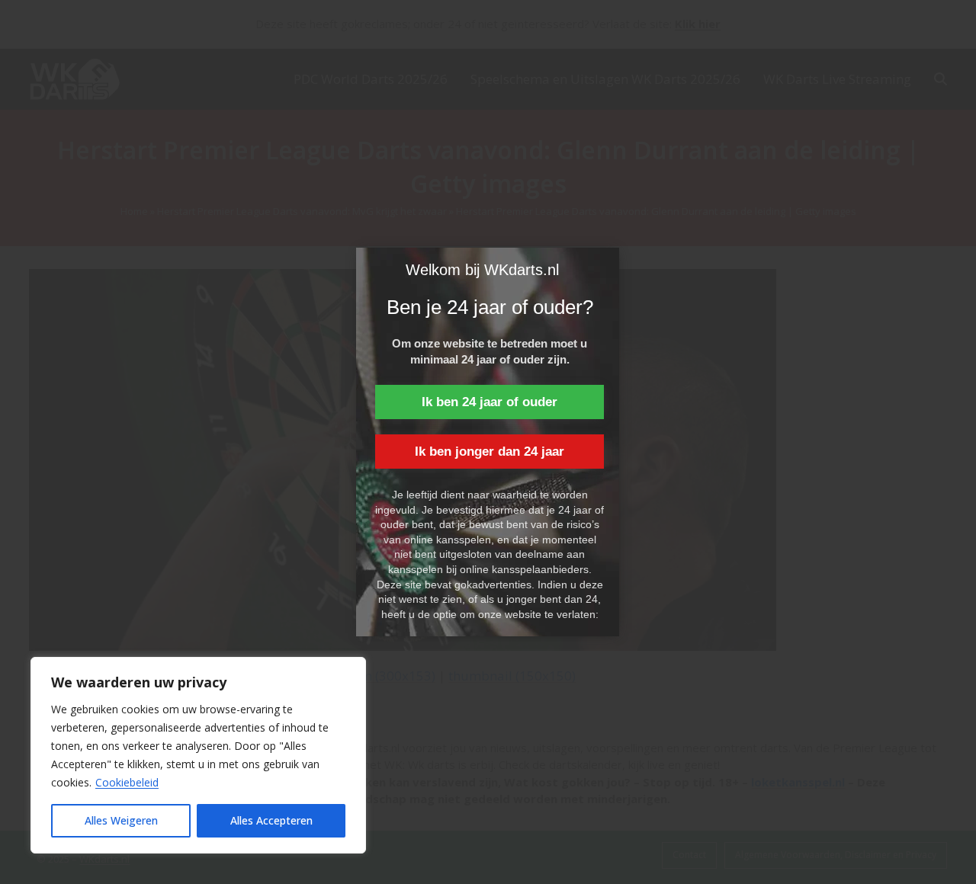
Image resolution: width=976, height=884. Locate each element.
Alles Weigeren (121, 820)
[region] (198, 755)
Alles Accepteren (271, 820)
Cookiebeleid (127, 782)
